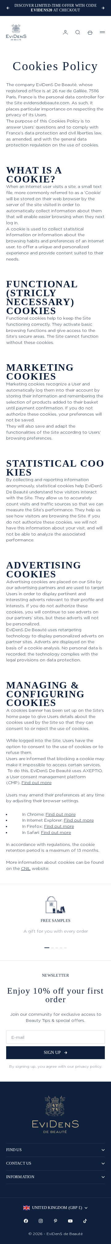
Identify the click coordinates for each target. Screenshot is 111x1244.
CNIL (26, 868)
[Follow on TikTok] (85, 1220)
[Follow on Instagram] (40, 1220)
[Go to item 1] (46, 947)
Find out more (36, 782)
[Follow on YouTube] (70, 1220)
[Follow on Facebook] (25, 1220)
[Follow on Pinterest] (55, 1220)
